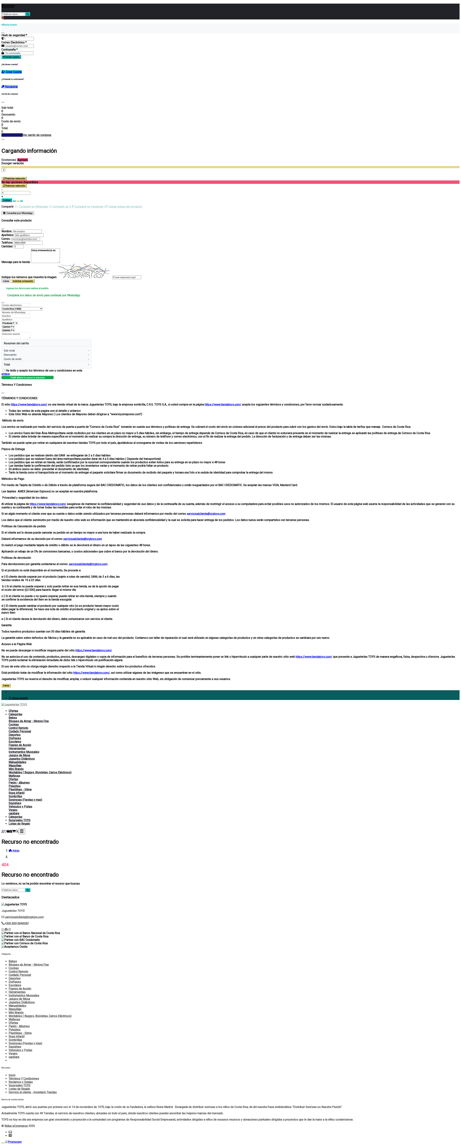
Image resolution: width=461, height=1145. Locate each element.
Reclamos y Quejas (21, 1082)
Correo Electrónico (14, 42)
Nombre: (6, 231)
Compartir (7, 206)
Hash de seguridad (14, 35)
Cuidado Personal (20, 731)
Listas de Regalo (19, 823)
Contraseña (9, 49)
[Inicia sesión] (2, 831)
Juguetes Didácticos (22, 758)
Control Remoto (18, 728)
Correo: (5, 239)
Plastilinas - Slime (20, 789)
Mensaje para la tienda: (15, 262)
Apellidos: (7, 235)
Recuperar (11, 86)
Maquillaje (15, 765)
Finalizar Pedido (12, 135)
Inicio (12, 1075)
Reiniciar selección (15, 178)
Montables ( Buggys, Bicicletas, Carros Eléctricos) (40, 772)
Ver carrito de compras (37, 135)
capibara (14, 813)
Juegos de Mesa (19, 755)
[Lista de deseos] (5, 831)
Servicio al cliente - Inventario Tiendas (33, 1092)
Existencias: (9, 160)
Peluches (15, 786)
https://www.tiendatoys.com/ (29, 404)
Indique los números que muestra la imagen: (29, 277)
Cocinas (14, 724)
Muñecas (14, 775)
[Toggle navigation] (21, 831)
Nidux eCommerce (16, 1126)
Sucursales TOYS (19, 820)
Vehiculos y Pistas (20, 806)
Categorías (15, 714)
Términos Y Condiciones (24, 1078)
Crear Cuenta (13, 72)
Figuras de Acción (20, 745)
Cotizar (7, 200)
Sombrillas (15, 796)
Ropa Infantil (16, 793)
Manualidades (17, 762)
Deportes (15, 734)
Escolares (15, 741)
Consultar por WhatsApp (19, 213)
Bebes (13, 717)
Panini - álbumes (19, 782)
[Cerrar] (2, 32)
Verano (13, 810)
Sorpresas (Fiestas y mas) (25, 799)
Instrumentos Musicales (24, 752)
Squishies (15, 803)
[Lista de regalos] (10, 831)
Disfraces (15, 738)
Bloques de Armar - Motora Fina (29, 721)
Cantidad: (7, 246)
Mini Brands (16, 769)
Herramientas (17, 748)
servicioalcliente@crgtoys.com (206, 513)
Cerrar (6, 281)
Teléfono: (7, 242)
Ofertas (13, 711)
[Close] (2, 102)
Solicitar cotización (23, 281)
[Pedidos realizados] (8, 831)
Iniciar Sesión (12, 57)
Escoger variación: (12, 163)
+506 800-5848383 (16, 923)
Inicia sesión (19, 698)
